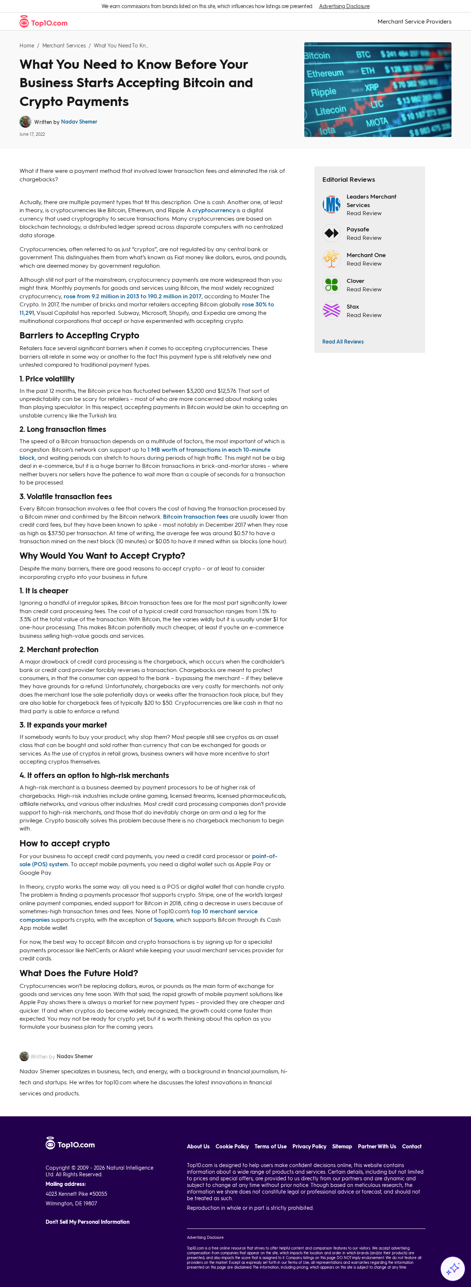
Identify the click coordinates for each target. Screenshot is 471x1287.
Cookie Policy (232, 1146)
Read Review (364, 213)
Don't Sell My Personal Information (88, 1221)
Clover (356, 280)
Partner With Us (377, 1146)
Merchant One (366, 255)
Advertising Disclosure (344, 6)
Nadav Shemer (79, 121)
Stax (353, 306)
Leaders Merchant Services (372, 200)
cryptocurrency (214, 210)
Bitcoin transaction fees (195, 516)
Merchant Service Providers (414, 21)
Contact (412, 1146)
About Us (198, 1146)
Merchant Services (64, 45)
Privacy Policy (309, 1146)
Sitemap (342, 1146)
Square (163, 919)
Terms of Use (271, 1146)
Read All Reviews (343, 341)
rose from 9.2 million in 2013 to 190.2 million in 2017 (133, 296)
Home (27, 45)
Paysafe (358, 229)
